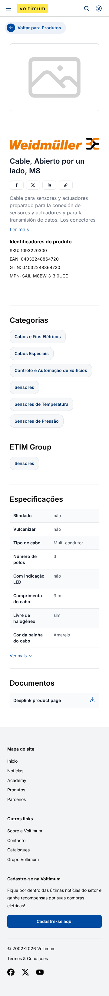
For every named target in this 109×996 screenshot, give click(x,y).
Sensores (24, 387)
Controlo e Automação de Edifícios (51, 370)
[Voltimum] (32, 8)
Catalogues (18, 849)
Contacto (16, 840)
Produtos (16, 789)
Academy (16, 780)
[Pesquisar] (86, 8)
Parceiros (16, 799)
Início (12, 761)
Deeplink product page (37, 700)
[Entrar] (98, 8)
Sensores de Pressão (37, 421)
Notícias (15, 770)
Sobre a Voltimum (24, 830)
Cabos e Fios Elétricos (38, 336)
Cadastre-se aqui (55, 921)
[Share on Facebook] (17, 185)
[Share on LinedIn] (49, 185)
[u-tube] (40, 972)
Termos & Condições (27, 958)
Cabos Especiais (32, 353)
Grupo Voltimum (23, 859)
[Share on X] (33, 185)
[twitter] (25, 972)
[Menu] (8, 8)
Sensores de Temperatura (41, 404)
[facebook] (11, 972)
